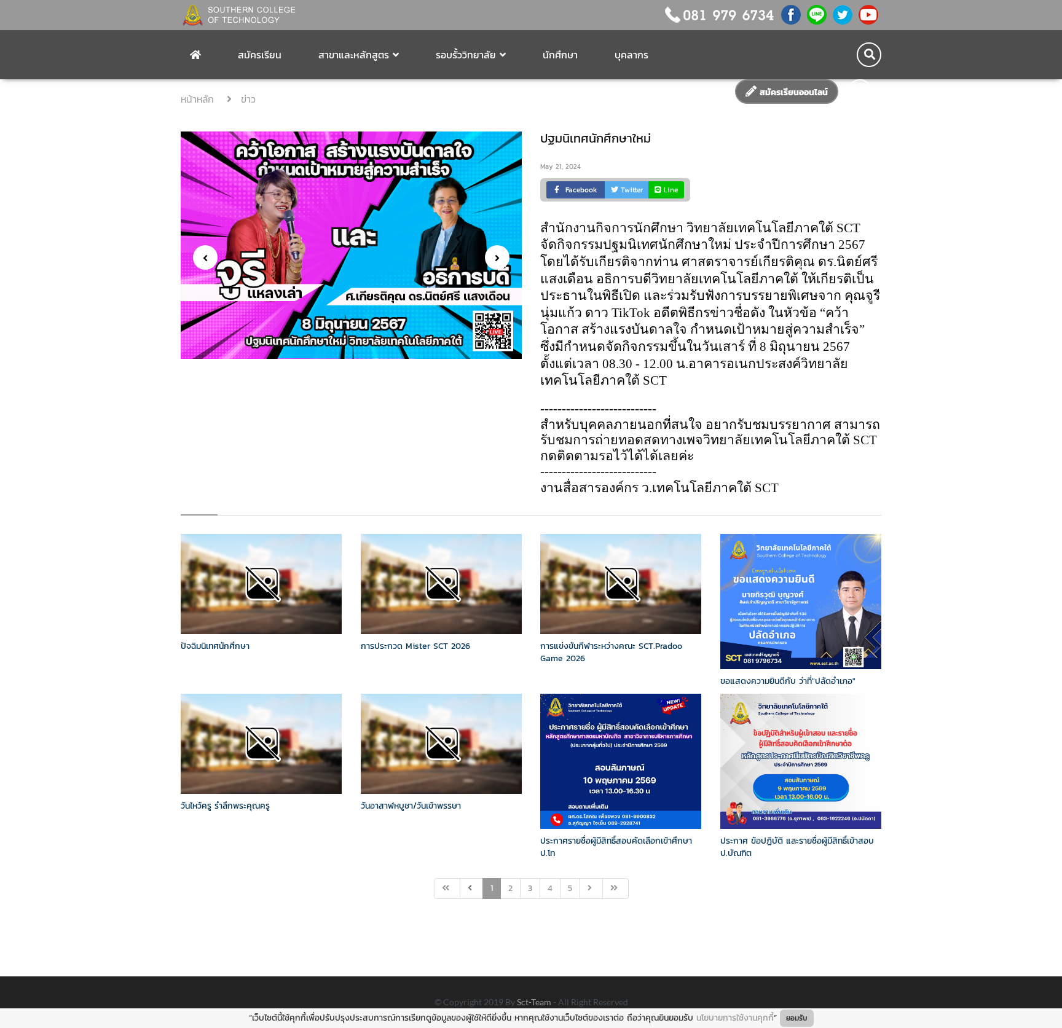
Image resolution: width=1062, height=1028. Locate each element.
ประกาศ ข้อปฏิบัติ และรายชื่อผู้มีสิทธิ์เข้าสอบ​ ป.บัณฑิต (797, 847)
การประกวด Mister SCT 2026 (415, 646)
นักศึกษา (560, 54)
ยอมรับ (797, 1018)
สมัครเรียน (259, 54)
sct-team (535, 1002)
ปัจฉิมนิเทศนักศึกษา (215, 646)
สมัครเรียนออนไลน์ (792, 92)
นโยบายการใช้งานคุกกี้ (735, 1017)
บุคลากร (631, 54)
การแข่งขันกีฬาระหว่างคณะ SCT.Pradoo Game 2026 (611, 652)
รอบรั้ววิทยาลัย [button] (466, 54)
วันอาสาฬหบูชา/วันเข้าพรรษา (411, 805)
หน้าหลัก (199, 99)
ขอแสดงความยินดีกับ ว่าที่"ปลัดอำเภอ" (788, 681)
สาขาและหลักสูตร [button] (353, 54)
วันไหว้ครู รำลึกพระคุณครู (225, 805)
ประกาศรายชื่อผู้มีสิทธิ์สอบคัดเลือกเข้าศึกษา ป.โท (616, 847)
